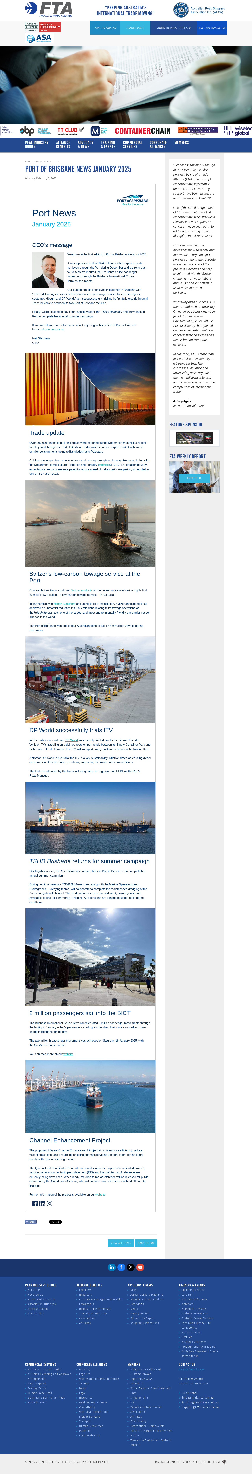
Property (84, 1369)
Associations (87, 1318)
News (133, 1290)
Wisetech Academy (194, 1342)
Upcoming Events (193, 1290)
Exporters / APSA (141, 1379)
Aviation (84, 1383)
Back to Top (146, 1243)
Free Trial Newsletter (212, 28)
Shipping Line (139, 1398)
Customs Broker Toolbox (197, 1318)
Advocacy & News (86, 145)
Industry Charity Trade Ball (200, 1346)
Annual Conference (194, 1299)
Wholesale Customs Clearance (99, 1379)
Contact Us (187, 1364)
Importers (85, 1295)
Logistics (84, 1374)
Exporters (85, 1290)
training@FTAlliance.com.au (200, 1402)
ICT (132, 1402)
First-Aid (187, 1337)
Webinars (188, 1304)
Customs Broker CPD (195, 1313)
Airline (134, 1435)
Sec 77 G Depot (191, 1332)
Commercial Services (132, 145)
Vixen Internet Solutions (202, 1462)
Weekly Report (139, 1313)
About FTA (34, 1290)
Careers (187, 1295)
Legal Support (37, 1383)
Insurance (86, 1398)
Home (28, 161)
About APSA (35, 1295)
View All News (121, 1243)
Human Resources (40, 1393)
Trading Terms (37, 1388)
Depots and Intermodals (95, 1309)
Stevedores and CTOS (93, 1313)
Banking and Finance (93, 1402)
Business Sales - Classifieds (46, 1398)
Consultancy (87, 1407)
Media (134, 1309)
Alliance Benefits (63, 145)
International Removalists (147, 1426)
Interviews (137, 1304)
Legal (82, 1393)
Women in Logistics (194, 1309)
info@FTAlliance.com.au (198, 1398)
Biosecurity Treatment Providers (151, 1431)
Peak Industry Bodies (37, 145)
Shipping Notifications (144, 1323)
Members (181, 143)
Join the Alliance (105, 28)
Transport (85, 1421)
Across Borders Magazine (146, 1295)
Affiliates (85, 1323)
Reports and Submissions (147, 1299)
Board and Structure (41, 1299)
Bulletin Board (37, 1402)
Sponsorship (36, 1313)
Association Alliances (42, 1304)
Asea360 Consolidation (189, 406)
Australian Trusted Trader (45, 1369)
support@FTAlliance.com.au (200, 1407)
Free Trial (194, 478)
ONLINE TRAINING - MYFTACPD (174, 28)
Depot (83, 1388)
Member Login (135, 28)
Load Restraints (89, 1435)
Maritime (85, 1431)
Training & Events (108, 145)
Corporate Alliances (158, 145)
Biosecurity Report (142, 1318)
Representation (38, 1309)
